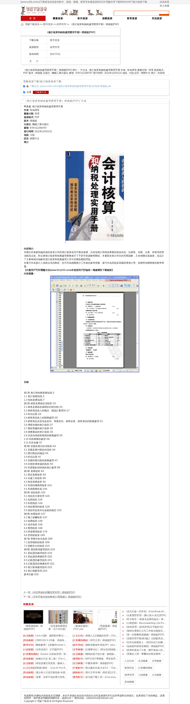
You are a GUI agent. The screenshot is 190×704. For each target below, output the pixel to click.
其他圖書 (28, 640)
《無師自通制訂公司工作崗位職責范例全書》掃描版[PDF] (155, 631)
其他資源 (157, 18)
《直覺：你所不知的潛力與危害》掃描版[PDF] (58, 677)
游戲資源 (107, 18)
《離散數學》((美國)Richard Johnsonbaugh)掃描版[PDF (63, 645)
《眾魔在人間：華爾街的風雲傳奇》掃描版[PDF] (150, 654)
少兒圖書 (156, 675)
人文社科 (28, 668)
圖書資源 (58, 18)
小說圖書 (28, 649)
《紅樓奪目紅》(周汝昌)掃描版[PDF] (102, 649)
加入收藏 (164, 5)
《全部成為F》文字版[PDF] (48, 649)
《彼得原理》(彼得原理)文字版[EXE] (144, 627)
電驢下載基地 (32, 24)
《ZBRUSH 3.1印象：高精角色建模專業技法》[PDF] (61, 640)
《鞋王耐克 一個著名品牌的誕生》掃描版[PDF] (149, 619)
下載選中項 (40, 92)
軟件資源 (83, 18)
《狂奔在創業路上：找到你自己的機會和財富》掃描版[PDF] (156, 642)
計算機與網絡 (31, 654)
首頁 (33, 18)
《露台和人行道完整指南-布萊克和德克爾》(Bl (58, 672)
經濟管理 (61, 24)
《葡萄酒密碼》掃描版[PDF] (33, 627)
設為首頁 (164, 2)
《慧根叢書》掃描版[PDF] (107, 627)
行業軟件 (78, 668)
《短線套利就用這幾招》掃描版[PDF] (144, 646)
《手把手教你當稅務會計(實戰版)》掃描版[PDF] (56, 597)
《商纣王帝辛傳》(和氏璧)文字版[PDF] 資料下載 (108, 672)
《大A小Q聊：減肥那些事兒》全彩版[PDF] (56, 635)
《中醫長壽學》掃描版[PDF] (98, 663)
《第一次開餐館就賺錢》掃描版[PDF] (144, 634)
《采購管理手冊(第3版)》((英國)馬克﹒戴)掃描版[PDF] (153, 638)
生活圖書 (28, 635)
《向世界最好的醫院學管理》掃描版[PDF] (53, 592)
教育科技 (28, 645)
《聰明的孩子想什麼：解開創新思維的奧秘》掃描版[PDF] (113, 654)
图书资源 (48, 24)
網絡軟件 (78, 672)
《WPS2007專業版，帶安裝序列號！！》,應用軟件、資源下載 (116, 658)
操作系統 (78, 645)
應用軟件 (78, 658)
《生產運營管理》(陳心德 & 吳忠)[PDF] (145, 615)
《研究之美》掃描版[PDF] (101, 640)
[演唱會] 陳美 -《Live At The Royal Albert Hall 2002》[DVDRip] (67, 668)
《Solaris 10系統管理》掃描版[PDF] (57, 654)
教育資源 (132, 18)
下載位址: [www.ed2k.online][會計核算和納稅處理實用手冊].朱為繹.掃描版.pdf (70, 86)
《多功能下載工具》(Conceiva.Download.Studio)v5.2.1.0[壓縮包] (117, 677)
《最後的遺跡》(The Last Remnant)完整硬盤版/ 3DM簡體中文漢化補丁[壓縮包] (82, 628)
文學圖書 (78, 649)
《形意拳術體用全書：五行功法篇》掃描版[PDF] (57, 628)
